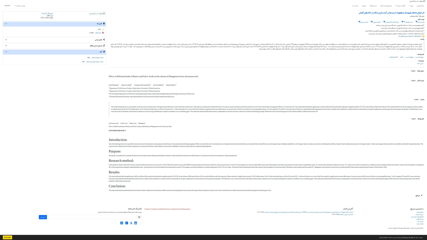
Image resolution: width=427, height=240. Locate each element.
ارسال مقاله (373, 5)
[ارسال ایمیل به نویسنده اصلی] (404, 22)
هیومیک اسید (419, 57)
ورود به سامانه (20, 5)
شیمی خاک (420, 63)
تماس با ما (355, 5)
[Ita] (140, 223)
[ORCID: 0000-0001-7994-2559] (372, 22)
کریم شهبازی (377, 22)
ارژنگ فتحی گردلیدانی (392, 22)
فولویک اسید (409, 57)
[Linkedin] (135, 223)
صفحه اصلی (420, 5)
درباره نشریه (419, 214)
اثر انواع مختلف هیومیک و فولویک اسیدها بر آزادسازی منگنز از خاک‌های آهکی (391, 12)
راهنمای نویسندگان (386, 5)
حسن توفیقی (409, 22)
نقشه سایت (420, 223)
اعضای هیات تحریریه (417, 216)
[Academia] (131, 223)
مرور (411, 5)
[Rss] (121, 223)
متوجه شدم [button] (7, 237)
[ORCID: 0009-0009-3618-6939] (417, 22)
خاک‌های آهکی (393, 57)
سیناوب (390, 227)
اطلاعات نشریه (401, 5)
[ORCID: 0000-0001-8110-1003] (359, 22)
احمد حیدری (364, 22)
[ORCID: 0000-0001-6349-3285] (402, 22)
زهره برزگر (421, 22)
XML (99, 29)
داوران (364, 5)
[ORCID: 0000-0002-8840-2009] (384, 22)
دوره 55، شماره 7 (47, 13)
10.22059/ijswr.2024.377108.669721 (410, 36)
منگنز (401, 57)
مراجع (418, 195)
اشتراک (42, 217)
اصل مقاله (95, 32)
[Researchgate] (126, 223)
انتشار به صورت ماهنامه (346, 214)
